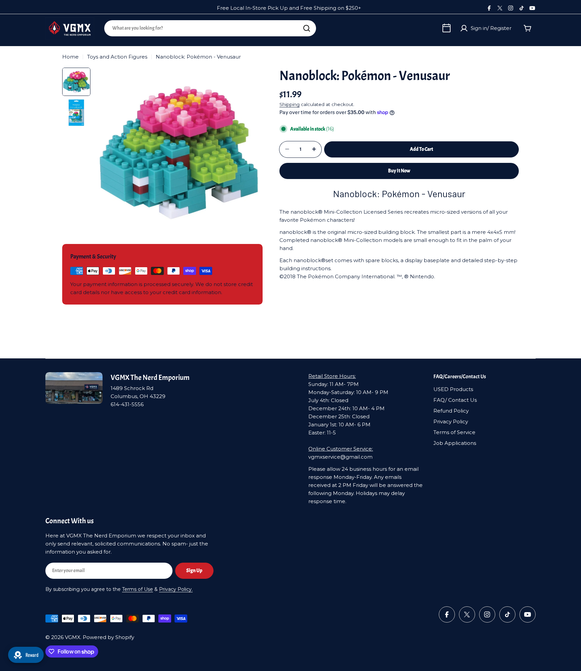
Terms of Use (137, 589)
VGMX (72, 637)
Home (70, 57)
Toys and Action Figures (117, 57)
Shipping (289, 104)
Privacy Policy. (176, 589)
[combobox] (210, 28)
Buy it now (399, 170)
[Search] (307, 28)
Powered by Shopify (108, 637)
